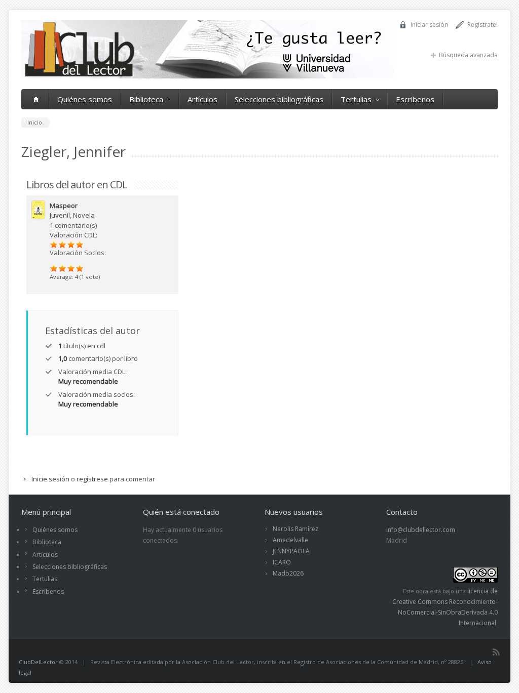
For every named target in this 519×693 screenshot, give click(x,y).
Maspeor (64, 205)
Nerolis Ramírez (295, 528)
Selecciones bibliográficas (279, 99)
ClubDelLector (38, 662)
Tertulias (356, 99)
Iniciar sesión (429, 24)
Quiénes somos (84, 99)
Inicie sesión (50, 478)
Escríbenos (415, 99)
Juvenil (60, 215)
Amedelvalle (290, 540)
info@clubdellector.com (420, 529)
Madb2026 (288, 573)
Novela (84, 215)
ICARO (282, 562)
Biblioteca (146, 99)
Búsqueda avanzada (468, 55)
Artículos (202, 99)
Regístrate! (482, 24)
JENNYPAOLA (291, 551)
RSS (496, 652)
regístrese (92, 478)
